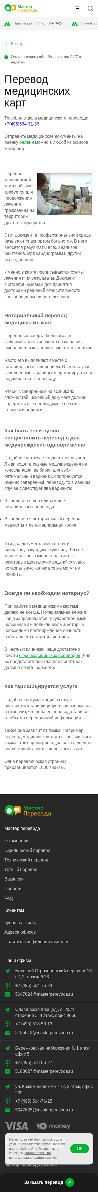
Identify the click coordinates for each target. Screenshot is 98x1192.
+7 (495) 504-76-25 (33, 1101)
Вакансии (14, 879)
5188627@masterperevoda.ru (44, 1071)
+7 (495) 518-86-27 (33, 1062)
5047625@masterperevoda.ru (44, 1110)
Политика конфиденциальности (36, 941)
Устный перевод (20, 869)
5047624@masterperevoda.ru (44, 994)
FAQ (8, 898)
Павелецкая (23, 23)
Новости (13, 888)
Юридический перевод (27, 850)
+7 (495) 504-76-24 (48, 23)
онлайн (26, 142)
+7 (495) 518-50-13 (33, 1024)
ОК (79, 1148)
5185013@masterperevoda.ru (44, 1032)
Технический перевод (26, 860)
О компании (16, 840)
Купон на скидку (20, 922)
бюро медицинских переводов (49, 655)
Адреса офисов (20, 932)
